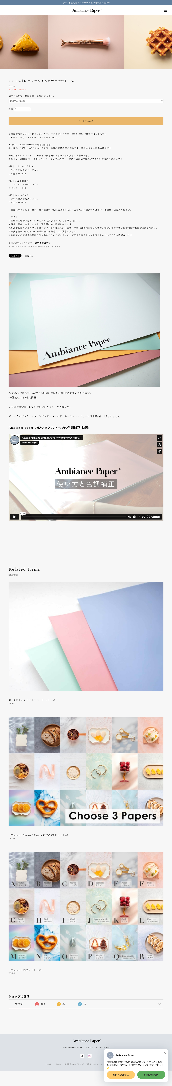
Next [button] (167, 42)
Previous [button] (5, 42)
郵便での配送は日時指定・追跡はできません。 (33, 96)
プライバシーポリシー (72, 1047)
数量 (11, 109)
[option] (86, 42)
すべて (19, 1004)
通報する (29, 256)
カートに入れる (85, 121)
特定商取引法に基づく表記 (98, 1047)
